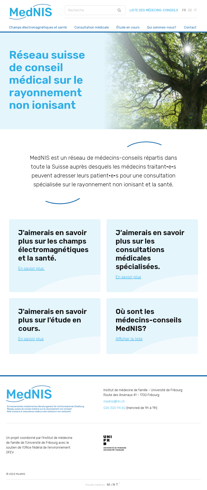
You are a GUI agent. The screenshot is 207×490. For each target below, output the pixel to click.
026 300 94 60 (115, 408)
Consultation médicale (91, 27)
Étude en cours (127, 27)
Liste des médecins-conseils (154, 10)
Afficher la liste (129, 338)
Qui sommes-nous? (161, 27)
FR (184, 10)
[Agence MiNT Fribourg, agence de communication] (113, 485)
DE (190, 10)
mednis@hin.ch (114, 401)
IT (195, 10)
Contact (190, 27)
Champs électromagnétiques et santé (38, 27)
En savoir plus (31, 268)
